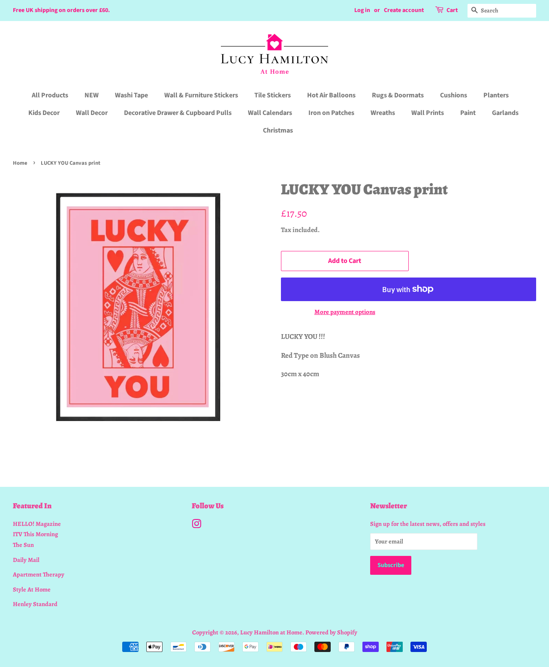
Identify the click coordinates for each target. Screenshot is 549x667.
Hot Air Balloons (331, 95)
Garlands (505, 113)
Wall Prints (427, 113)
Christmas (278, 130)
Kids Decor (44, 113)
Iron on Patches (331, 113)
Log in (362, 10)
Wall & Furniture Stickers (201, 95)
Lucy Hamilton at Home (271, 632)
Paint (468, 113)
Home (20, 163)
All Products (50, 95)
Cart (452, 10)
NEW (91, 95)
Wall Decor (92, 113)
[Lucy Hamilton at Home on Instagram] (196, 525)
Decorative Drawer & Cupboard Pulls (178, 113)
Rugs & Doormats (398, 95)
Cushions (453, 95)
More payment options (344, 312)
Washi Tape (131, 95)
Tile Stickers (272, 95)
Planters (496, 95)
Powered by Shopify (331, 632)
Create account (404, 10)
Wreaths (383, 113)
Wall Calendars (270, 113)
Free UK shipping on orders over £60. (61, 10)
